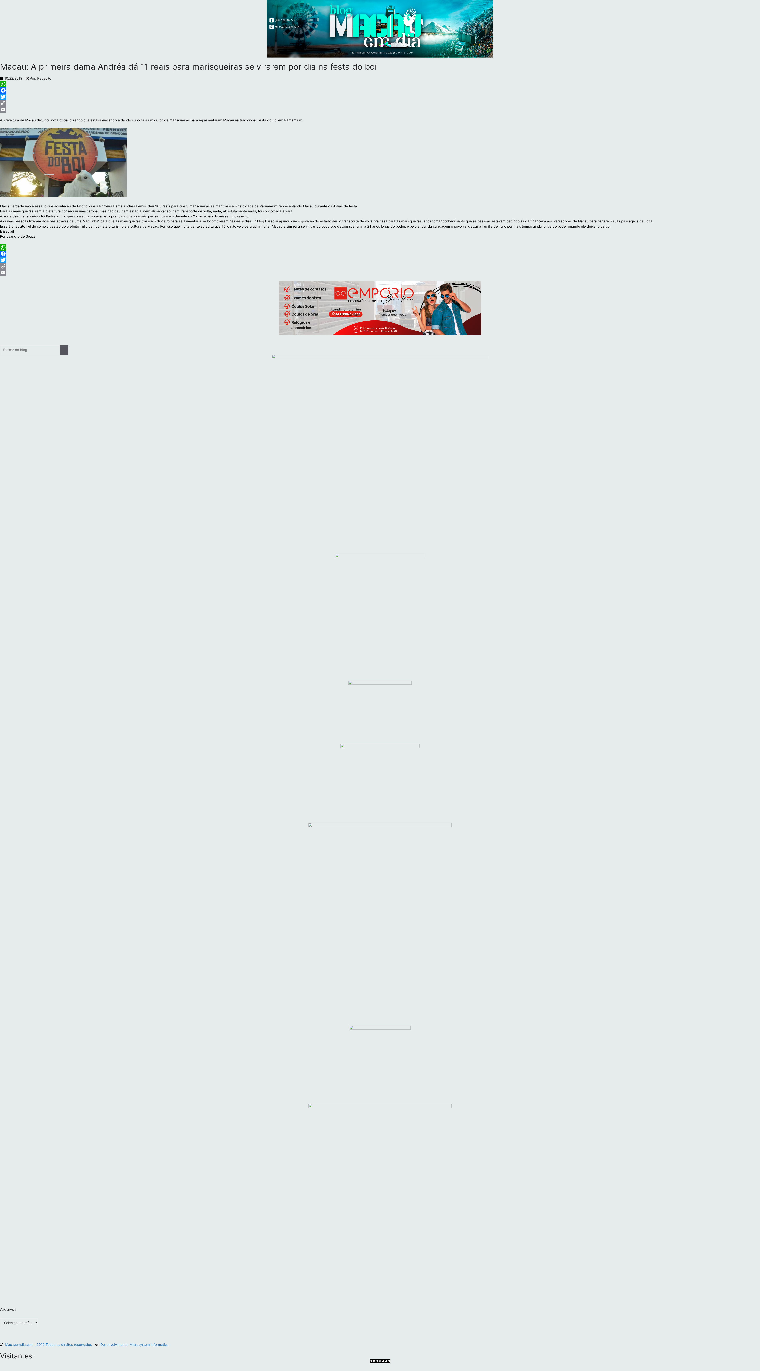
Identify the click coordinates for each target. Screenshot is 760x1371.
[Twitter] (380, 97)
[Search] (64, 350)
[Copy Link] (380, 103)
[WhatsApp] (380, 84)
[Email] (380, 109)
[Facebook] (380, 90)
